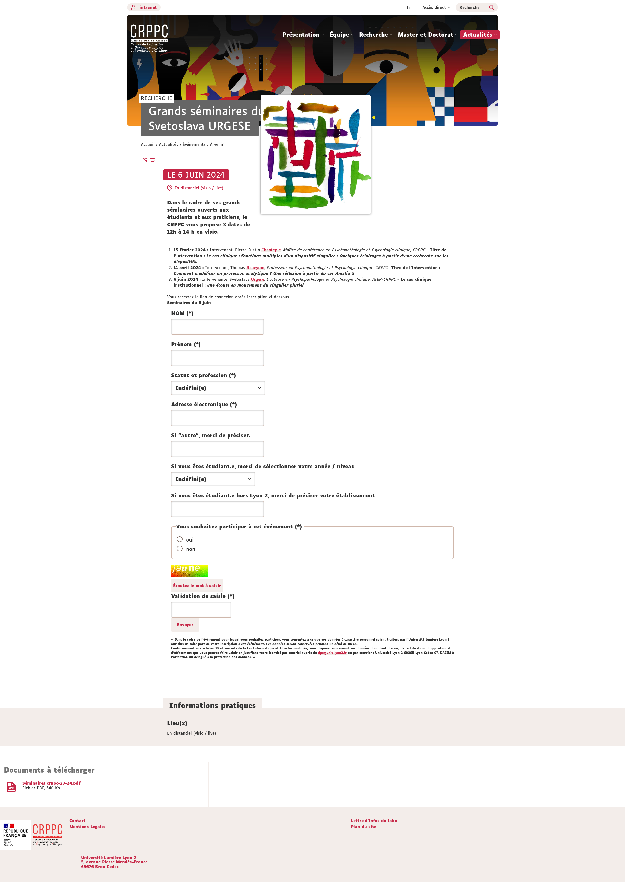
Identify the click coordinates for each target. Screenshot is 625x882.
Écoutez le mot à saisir (197, 585)
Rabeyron (255, 267)
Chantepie (271, 249)
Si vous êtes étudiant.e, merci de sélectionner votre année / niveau (263, 466)
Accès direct (434, 7)
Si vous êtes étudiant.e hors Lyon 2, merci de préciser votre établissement (273, 495)
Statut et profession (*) (203, 375)
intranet (148, 7)
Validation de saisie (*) (202, 596)
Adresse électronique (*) (204, 404)
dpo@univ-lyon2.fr (332, 653)
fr (408, 7)
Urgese (257, 279)
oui (190, 540)
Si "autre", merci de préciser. (210, 435)
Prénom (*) (186, 344)
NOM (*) (182, 313)
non (190, 549)
